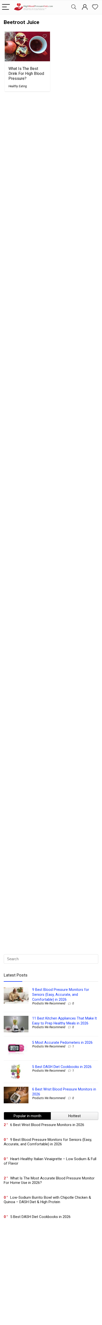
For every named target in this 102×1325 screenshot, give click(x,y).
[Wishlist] (95, 7)
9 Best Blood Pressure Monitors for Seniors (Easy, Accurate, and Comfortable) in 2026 (60, 994)
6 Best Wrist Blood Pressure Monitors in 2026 (47, 1125)
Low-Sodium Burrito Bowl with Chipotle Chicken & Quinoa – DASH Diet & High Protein (47, 1199)
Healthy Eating (17, 86)
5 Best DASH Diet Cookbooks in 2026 (62, 1067)
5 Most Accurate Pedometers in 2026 (62, 1042)
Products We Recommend (48, 1003)
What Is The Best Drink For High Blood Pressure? (26, 73)
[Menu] (6, 7)
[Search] (74, 7)
